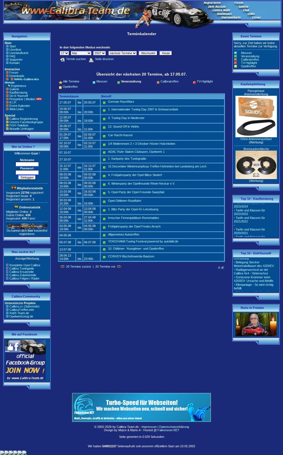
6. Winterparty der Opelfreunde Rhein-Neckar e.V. (141, 183)
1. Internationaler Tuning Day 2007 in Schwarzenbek (143, 109)
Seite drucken (104, 59)
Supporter (16, 59)
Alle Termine (71, 81)
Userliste (15, 49)
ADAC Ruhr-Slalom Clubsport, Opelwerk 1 (136, 151)
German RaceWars (121, 101)
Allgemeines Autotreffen (123, 234)
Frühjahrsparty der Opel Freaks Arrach (134, 226)
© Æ (221, 267)
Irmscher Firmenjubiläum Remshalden (133, 217)
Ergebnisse (18, 85)
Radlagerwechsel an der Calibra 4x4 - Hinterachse (251, 269)
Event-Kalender (19, 105)
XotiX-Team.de (19, 313)
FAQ (12, 56)
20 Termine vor (105, 266)
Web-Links (16, 109)
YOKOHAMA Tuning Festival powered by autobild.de (143, 241)
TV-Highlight (205, 81)
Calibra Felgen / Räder (24, 278)
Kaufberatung (18, 92)
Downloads (16, 75)
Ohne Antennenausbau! (256, 139)
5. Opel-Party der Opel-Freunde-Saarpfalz (136, 192)
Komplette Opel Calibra (24, 265)
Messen (101, 81)
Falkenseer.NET (168, 430)
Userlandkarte (18, 53)
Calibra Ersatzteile (21, 271)
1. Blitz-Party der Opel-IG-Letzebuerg (133, 209)
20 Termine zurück (78, 266)
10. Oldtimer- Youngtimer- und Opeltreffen (136, 248)
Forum (13, 72)
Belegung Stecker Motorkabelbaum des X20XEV (254, 261)
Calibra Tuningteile (21, 268)
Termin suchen (76, 59)
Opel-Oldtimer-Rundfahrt (124, 200)
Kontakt (14, 62)
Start (12, 46)
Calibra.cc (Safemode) (24, 306)
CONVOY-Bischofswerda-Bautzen (131, 256)
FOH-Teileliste (18, 125)
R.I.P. (13, 102)
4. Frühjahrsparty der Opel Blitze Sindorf (135, 175)
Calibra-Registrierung (23, 118)
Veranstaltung (250, 56)
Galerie (14, 89)
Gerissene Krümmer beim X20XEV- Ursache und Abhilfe (253, 276)
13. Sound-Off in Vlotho (123, 126)
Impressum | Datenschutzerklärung (165, 426)
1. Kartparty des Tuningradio (127, 158)
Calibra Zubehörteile (22, 275)
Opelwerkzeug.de (21, 316)
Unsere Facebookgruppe (26, 122)
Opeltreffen (70, 86)
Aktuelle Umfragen (21, 128)
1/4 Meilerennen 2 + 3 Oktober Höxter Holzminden (141, 143)
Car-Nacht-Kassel (120, 135)
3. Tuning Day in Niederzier (126, 118)
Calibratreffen (170, 81)
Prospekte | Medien (22, 99)
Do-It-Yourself (18, 95)
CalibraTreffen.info (21, 309)
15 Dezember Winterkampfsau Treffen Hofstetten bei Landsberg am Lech (157, 166)
